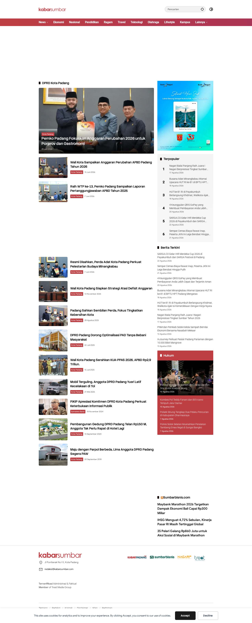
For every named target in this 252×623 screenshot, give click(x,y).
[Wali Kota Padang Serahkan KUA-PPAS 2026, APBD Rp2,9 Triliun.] (53, 365)
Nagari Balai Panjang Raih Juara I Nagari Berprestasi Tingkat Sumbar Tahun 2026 (188, 167)
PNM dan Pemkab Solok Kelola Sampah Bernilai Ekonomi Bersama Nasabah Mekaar (182, 329)
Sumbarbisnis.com (176, 497)
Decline (208, 615)
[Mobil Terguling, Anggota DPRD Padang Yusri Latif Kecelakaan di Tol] (53, 387)
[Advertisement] (126, 53)
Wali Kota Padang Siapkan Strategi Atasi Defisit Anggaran (111, 288)
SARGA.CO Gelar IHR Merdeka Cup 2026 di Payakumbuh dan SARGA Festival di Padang (187, 219)
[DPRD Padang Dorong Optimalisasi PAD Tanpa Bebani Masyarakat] (53, 340)
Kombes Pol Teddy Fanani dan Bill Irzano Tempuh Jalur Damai (181, 401)
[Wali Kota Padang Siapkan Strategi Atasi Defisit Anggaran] (53, 291)
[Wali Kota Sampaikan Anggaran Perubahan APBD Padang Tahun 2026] (53, 167)
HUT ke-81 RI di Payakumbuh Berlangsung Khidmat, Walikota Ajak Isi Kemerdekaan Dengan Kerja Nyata (189, 193)
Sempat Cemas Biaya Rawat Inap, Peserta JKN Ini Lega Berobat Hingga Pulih (189, 232)
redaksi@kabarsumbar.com (59, 569)
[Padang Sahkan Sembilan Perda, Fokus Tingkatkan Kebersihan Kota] (53, 315)
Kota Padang (47, 134)
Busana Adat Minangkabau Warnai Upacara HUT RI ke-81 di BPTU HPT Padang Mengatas (188, 180)
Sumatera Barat (78, 411)
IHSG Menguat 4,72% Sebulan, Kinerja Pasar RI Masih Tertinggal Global (184, 522)
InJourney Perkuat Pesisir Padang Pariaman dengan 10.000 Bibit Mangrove (185, 341)
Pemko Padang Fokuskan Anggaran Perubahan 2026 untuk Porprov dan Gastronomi (93, 141)
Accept (185, 615)
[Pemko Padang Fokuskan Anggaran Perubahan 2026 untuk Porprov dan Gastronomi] (96, 121)
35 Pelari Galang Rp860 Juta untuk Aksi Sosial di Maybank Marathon (182, 533)
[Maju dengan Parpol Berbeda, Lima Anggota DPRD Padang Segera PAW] (53, 455)
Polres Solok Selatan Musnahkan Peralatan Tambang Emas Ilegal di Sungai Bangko (183, 426)
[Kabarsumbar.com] (52, 9)
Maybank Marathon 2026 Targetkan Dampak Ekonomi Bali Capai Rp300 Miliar (183, 508)
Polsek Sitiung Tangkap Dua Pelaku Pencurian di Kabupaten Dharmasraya (184, 414)
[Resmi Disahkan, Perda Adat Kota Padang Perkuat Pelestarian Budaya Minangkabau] (53, 267)
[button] (202, 9)
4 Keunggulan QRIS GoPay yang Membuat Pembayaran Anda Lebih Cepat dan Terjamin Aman (187, 206)
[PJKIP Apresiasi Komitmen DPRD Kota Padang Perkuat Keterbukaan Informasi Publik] (53, 407)
